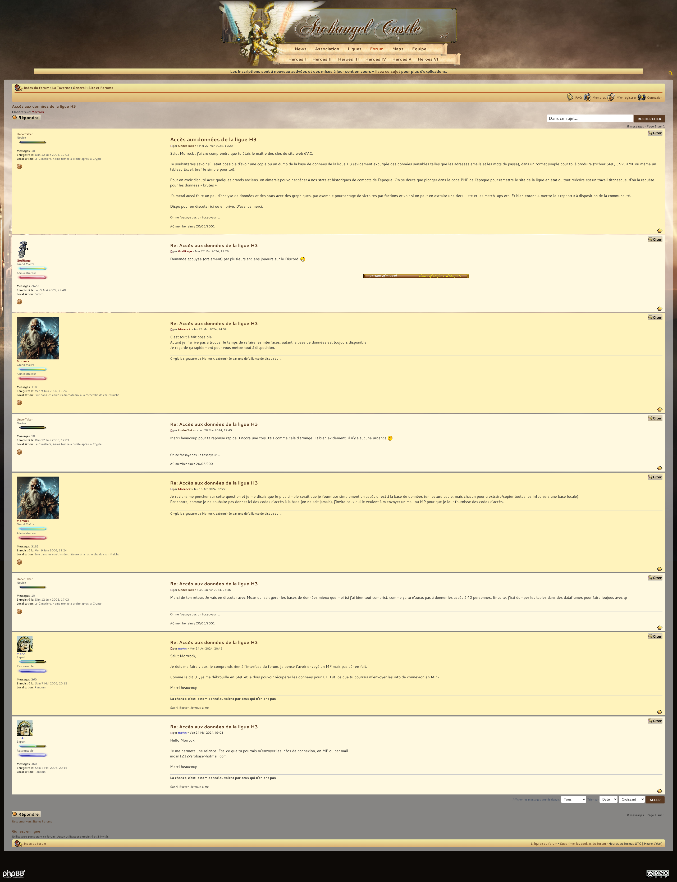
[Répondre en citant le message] (655, 133)
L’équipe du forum (544, 843)
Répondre (19, 117)
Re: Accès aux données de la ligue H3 (214, 245)
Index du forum (36, 87)
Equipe (419, 48)
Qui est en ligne (26, 831)
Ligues (355, 48)
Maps (398, 48)
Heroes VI (428, 59)
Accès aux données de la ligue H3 (44, 106)
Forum (377, 48)
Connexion (654, 97)
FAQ (578, 97)
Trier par (593, 799)
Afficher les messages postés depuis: (537, 799)
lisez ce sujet (387, 71)
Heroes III (348, 59)
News (301, 48)
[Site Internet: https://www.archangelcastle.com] (19, 402)
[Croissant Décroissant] (642, 799)
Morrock (37, 112)
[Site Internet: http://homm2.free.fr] (19, 301)
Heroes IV (375, 59)
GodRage (185, 251)
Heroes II (322, 59)
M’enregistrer (626, 97)
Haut (659, 231)
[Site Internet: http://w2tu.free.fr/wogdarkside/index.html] (19, 166)
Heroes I (297, 59)
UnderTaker (187, 146)
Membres (599, 97)
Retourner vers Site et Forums (32, 821)
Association (327, 48)
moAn (182, 648)
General (79, 87)
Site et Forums (100, 87)
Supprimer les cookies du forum (583, 843)
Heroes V (401, 59)
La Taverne (61, 87)
